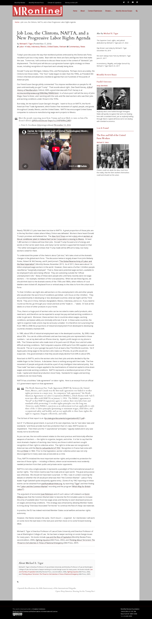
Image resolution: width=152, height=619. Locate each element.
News (82, 46)
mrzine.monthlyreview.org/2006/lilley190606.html (37, 93)
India (28, 46)
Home (75, 11)
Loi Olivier (24, 451)
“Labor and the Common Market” (34, 486)
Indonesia (35, 46)
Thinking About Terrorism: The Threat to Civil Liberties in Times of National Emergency (50, 574)
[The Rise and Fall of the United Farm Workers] (113, 156)
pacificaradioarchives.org (51, 483)
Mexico (43, 46)
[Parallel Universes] (113, 98)
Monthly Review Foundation (130, 609)
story (75, 236)
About (83, 11)
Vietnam (62, 46)
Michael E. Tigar (26, 43)
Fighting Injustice (42, 540)
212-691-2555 (127, 616)
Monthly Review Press (36, 3)
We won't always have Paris (107, 56)
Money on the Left (71, 3)
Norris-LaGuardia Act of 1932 (48, 448)
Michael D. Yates (103, 142)
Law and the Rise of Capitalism (58, 537)
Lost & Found (103, 128)
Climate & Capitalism (54, 3)
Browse (108, 11)
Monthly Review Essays (107, 74)
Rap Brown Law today (105, 48)
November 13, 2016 (62, 125)
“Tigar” (77, 483)
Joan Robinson (47, 494)
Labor (21, 46)
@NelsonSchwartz (39, 120)
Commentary (74, 46)
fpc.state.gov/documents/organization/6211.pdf (64, 418)
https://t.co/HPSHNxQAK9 (59, 120)
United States (52, 46)
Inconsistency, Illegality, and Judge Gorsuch (112, 63)
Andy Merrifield (102, 86)
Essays (124, 11)
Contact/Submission (95, 11)
